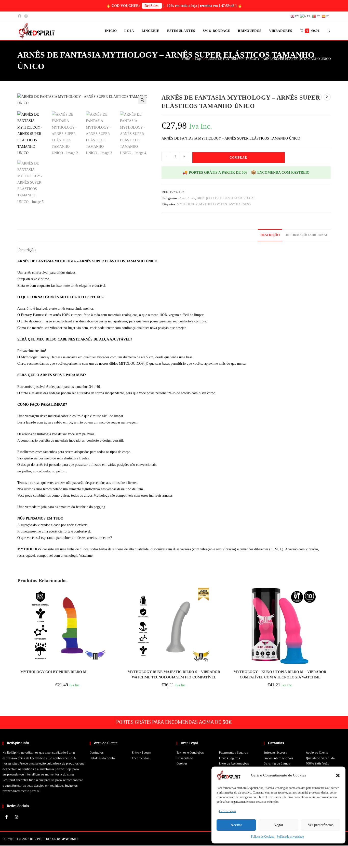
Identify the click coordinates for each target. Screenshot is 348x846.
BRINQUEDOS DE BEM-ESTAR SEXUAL (226, 198)
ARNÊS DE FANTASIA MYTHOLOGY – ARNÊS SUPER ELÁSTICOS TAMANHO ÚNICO (268, 59)
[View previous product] (318, 97)
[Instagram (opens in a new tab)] (26, 16)
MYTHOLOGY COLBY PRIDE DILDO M (53, 672)
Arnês (191, 198)
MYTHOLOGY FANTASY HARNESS (225, 204)
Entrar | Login (141, 752)
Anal (182, 198)
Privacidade (185, 758)
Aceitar (236, 825)
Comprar (238, 157)
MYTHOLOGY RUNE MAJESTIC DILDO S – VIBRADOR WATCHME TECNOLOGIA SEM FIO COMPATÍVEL (174, 674)
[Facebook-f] (6, 817)
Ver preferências (320, 825)
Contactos (97, 752)
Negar (278, 825)
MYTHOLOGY (187, 204)
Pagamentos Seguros (233, 752)
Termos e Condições (190, 752)
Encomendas (141, 758)
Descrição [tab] (270, 235)
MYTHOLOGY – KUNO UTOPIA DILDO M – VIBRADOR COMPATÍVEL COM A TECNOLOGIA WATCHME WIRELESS (280, 674)
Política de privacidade (290, 836)
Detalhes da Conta (102, 758)
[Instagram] (16, 817)
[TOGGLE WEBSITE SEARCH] (328, 30)
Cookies (182, 763)
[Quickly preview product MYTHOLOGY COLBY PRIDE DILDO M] (117, 597)
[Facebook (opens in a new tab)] (20, 16)
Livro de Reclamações (234, 763)
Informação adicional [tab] (307, 235)
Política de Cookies (262, 836)
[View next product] (327, 97)
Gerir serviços (227, 811)
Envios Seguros (229, 758)
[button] (337, 775)
